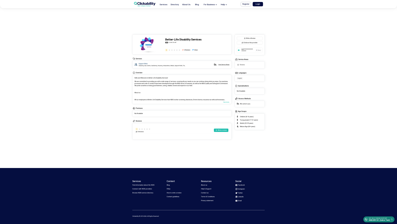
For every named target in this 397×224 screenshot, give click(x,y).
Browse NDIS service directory (142, 193)
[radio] (169, 50)
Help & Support (206, 189)
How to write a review (174, 193)
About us (204, 185)
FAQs (168, 189)
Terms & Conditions (208, 196)
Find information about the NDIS (143, 185)
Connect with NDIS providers (142, 189)
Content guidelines (173, 196)
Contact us (205, 193)
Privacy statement (207, 200)
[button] (163, 4)
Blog (168, 185)
